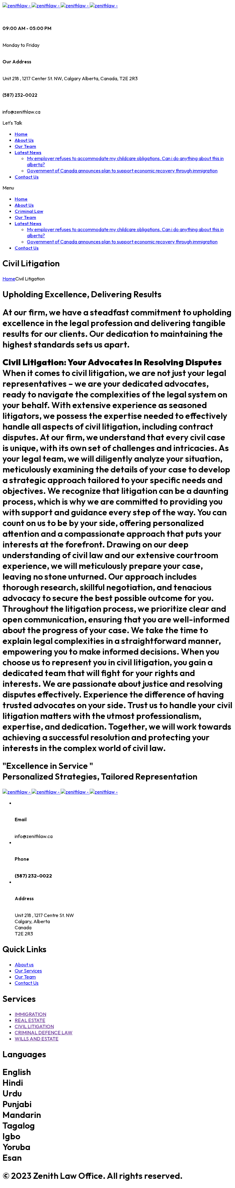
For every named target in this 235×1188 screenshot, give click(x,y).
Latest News (28, 152)
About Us (24, 140)
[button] (12, 123)
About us (24, 964)
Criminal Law (29, 211)
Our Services (28, 971)
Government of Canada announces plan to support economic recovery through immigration (122, 170)
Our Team (25, 146)
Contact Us (27, 177)
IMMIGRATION (30, 1014)
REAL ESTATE (30, 1020)
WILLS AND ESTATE (36, 1039)
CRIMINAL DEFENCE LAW (44, 1032)
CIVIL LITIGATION (34, 1026)
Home (21, 134)
